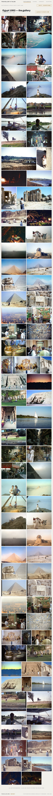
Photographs (27, 1)
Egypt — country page (44, 5)
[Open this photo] (13, 24)
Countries (49, 1)
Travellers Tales (8, 1)
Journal (35, 1)
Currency (41, 1)
